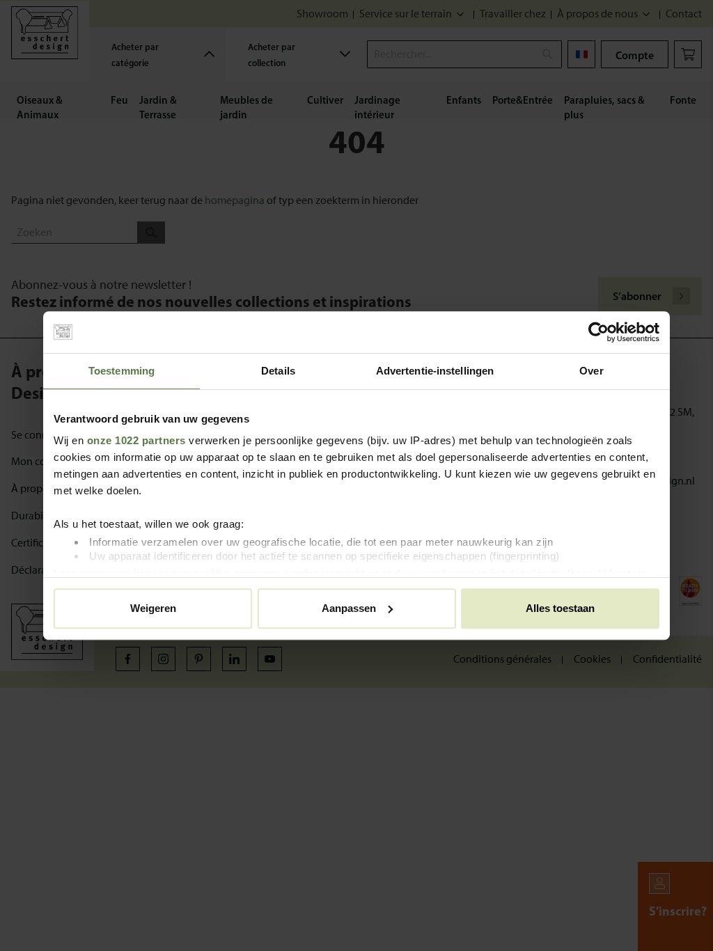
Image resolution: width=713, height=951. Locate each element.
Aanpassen (349, 608)
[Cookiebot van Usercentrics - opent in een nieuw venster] (598, 332)
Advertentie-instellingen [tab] (435, 371)
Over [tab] (591, 371)
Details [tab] (278, 371)
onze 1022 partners (136, 440)
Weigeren (153, 608)
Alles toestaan (560, 608)
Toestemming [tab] (121, 371)
